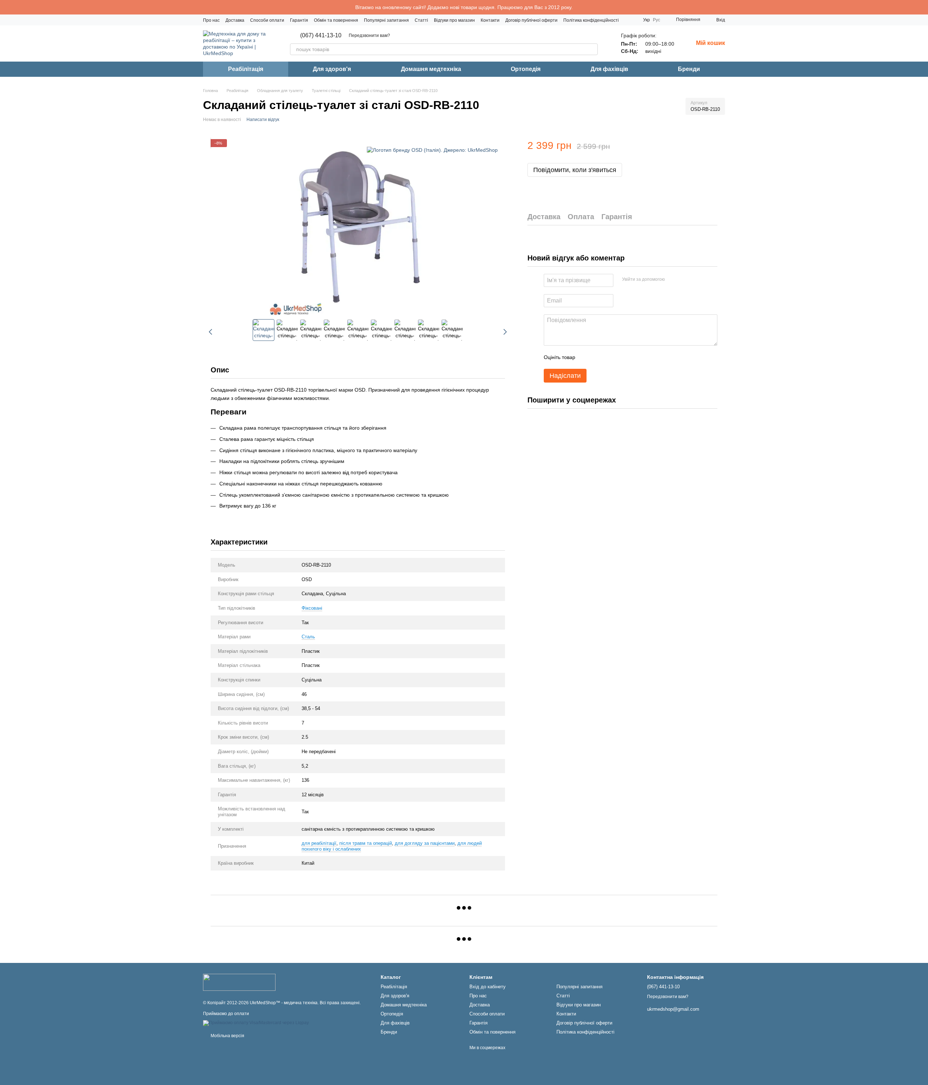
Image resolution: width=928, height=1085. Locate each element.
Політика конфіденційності (591, 20)
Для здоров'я (332, 69)
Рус (656, 20)
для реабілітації (319, 843)
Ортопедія (525, 69)
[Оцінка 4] (622, 357)
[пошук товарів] (592, 49)
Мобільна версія (227, 1035)
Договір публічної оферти (531, 20)
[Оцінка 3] (610, 357)
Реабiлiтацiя (245, 69)
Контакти (490, 20)
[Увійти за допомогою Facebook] (672, 279)
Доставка (234, 20)
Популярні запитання (386, 20)
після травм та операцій (365, 843)
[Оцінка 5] (633, 357)
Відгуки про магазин (454, 20)
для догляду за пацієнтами (425, 843)
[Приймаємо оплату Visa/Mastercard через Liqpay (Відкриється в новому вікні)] (256, 1023)
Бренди (689, 69)
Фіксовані (312, 608)
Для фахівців (609, 69)
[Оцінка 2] (599, 357)
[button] (922, 7)
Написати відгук (262, 119)
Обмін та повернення (336, 20)
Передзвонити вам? (369, 35)
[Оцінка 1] (587, 357)
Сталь (308, 636)
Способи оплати (267, 20)
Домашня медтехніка (431, 69)
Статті (421, 20)
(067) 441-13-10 (320, 35)
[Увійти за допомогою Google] (684, 279)
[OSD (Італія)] (432, 150)
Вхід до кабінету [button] (487, 986)
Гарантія (299, 20)
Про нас (211, 20)
